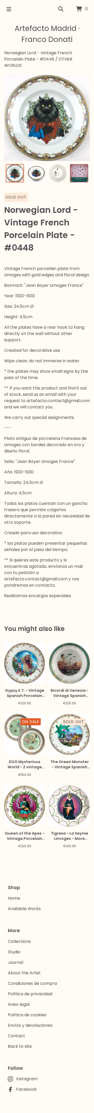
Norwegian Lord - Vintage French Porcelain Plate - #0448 (38, 56)
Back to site (20, 1046)
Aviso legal (19, 1004)
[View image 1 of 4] (15, 173)
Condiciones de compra (32, 983)
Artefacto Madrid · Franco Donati (47, 34)
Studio (14, 952)
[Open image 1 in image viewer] (47, 118)
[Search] (61, 9)
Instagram (27, 1079)
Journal (15, 962)
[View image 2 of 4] (36, 173)
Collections (19, 941)
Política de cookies (27, 1015)
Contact (16, 1036)
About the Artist (24, 973)
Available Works (24, 909)
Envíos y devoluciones (30, 1025)
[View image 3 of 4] (58, 173)
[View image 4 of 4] (79, 173)
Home (14, 898)
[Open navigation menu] (9, 9)
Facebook (26, 1089)
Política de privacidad (30, 994)
